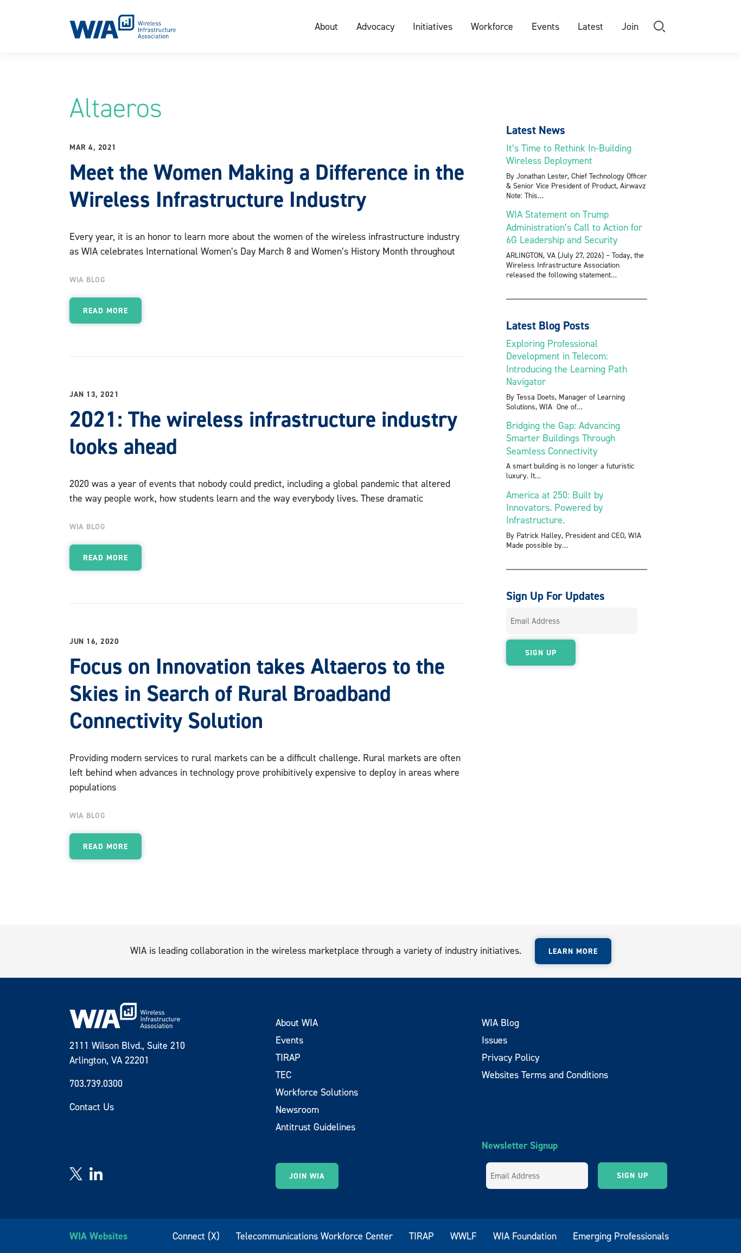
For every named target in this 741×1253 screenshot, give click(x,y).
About (326, 26)
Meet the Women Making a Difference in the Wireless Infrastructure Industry (266, 185)
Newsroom (297, 1109)
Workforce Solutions (317, 1092)
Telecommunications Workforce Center (314, 1236)
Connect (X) (196, 1236)
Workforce (492, 26)
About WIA (297, 1022)
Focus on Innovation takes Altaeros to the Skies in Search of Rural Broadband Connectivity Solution (257, 693)
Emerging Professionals (621, 1236)
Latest (590, 26)
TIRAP (288, 1057)
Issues (494, 1040)
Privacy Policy (510, 1057)
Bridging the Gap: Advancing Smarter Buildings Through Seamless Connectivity (563, 438)
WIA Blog (87, 279)
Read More (105, 310)
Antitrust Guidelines (315, 1126)
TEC (283, 1074)
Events (545, 26)
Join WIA (307, 1176)
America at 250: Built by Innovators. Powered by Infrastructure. (554, 507)
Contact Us (91, 1106)
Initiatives (432, 26)
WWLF (463, 1236)
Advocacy (375, 26)
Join (630, 26)
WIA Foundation (525, 1236)
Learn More (573, 951)
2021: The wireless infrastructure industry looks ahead (263, 432)
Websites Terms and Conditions (545, 1074)
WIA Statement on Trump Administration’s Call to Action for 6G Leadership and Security (574, 226)
